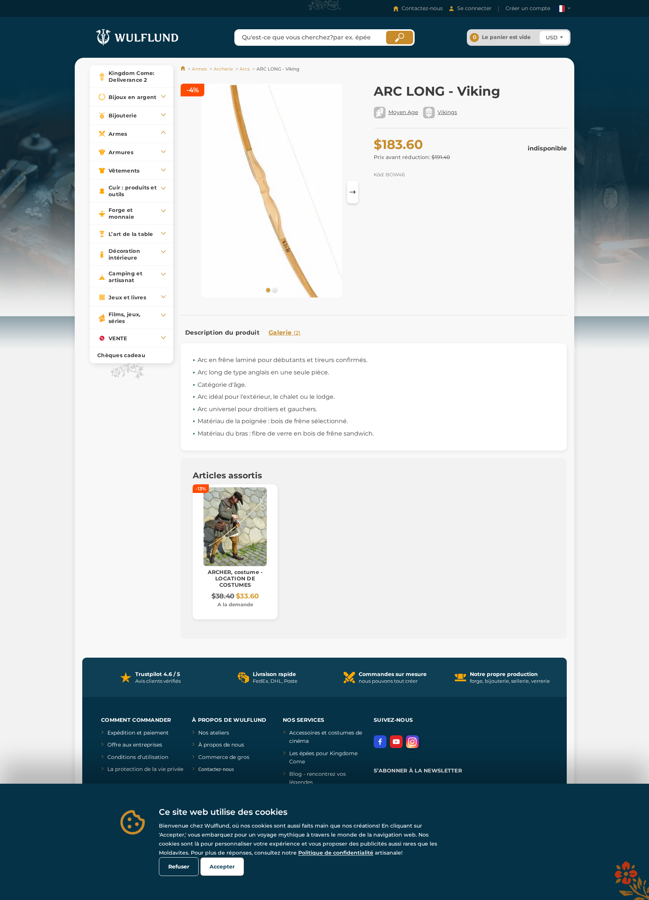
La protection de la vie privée (145, 769)
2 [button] (274, 289)
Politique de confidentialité (335, 852)
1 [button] (267, 289)
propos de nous (223, 744)
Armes (199, 69)
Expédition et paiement (138, 732)
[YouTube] (396, 741)
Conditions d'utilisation (137, 757)
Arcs (245, 69)
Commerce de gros (223, 757)
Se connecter (474, 8)
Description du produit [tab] (222, 332)
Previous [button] (190, 192)
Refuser (178, 866)
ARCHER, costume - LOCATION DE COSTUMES (235, 578)
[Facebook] (380, 741)
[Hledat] (399, 37)
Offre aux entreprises (134, 744)
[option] (271, 192)
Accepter (222, 866)
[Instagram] (412, 741)
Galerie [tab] (285, 332)
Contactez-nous (422, 8)
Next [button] (352, 192)
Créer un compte (528, 8)
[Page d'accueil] (183, 69)
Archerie (223, 69)
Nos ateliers (213, 732)
